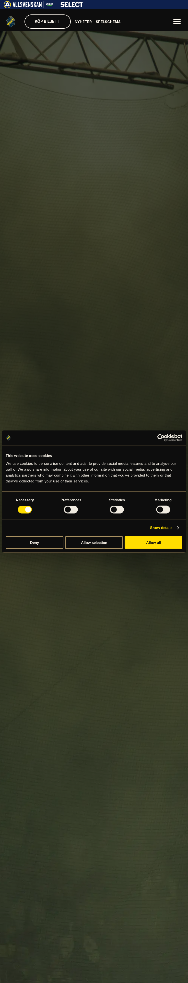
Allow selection (94, 542)
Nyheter (83, 22)
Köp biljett (47, 21)
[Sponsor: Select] (71, 6)
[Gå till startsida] (11, 21)
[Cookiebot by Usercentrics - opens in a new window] (161, 438)
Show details (161, 528)
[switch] (71, 510)
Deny (34, 542)
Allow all (153, 542)
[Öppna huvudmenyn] (177, 21)
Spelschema (108, 22)
